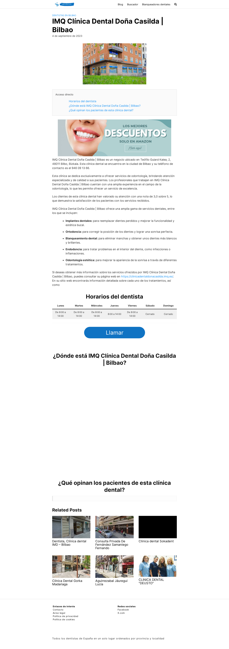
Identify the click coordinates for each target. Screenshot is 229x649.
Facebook (123, 609)
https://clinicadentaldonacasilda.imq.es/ (147, 276)
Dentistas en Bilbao (64, 15)
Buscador (132, 4)
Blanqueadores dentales (156, 4)
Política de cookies (64, 619)
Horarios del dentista (82, 101)
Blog (120, 4)
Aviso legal (59, 613)
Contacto (58, 609)
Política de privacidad (65, 616)
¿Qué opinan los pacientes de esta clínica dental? (101, 110)
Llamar (114, 332)
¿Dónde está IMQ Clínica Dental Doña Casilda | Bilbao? (105, 105)
